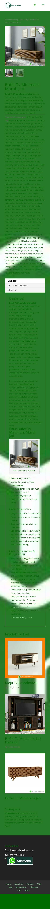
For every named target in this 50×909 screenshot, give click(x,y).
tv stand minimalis (21, 273)
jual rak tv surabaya (33, 203)
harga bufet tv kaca (13, 158)
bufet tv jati (29, 123)
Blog (10, 887)
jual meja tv (28, 187)
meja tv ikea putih (13, 238)
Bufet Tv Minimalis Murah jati (25, 139)
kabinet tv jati (35, 206)
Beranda (8, 19)
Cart (19, 890)
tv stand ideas (27, 269)
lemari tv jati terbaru (34, 215)
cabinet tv (28, 142)
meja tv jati (27, 238)
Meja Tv (28, 19)
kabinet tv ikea (21, 206)
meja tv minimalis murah (16, 260)
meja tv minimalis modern (31, 257)
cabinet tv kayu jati (20, 145)
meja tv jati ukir (20, 247)
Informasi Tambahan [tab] (17, 285)
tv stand (16, 269)
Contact (30, 884)
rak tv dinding (35, 263)
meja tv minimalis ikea (25, 253)
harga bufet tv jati (13, 155)
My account (21, 887)
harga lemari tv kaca (23, 165)
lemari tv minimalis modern (17, 228)
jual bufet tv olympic (14, 184)
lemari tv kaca (11, 219)
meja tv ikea (18, 234)
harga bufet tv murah (24, 161)
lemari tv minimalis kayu (31, 225)
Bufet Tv (30, 117)
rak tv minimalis (19, 266)
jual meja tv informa (23, 190)
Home (8, 884)
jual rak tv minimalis (14, 203)
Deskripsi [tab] (12, 281)
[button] (40, 30)
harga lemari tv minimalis (23, 168)
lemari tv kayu (25, 219)
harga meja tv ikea (21, 171)
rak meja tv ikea (15, 263)
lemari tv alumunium (14, 215)
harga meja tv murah (24, 177)
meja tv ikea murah (33, 234)
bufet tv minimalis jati (19, 133)
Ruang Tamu (18, 19)
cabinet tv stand (19, 152)
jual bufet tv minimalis (33, 180)
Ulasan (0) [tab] (12, 290)
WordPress (27, 905)
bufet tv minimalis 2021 (25, 126)
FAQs (39, 884)
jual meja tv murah (23, 196)
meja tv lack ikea (35, 247)
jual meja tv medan (19, 193)
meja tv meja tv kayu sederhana (19, 250)
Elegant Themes (26, 902)
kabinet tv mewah (13, 209)
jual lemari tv (30, 184)
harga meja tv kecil (18, 174)
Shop (27, 890)
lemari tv (36, 212)
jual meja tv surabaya (24, 200)
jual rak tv (39, 200)
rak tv (25, 263)
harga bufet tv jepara (31, 155)
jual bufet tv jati (15, 180)
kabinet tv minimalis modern (18, 212)
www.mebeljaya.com (22, 617)
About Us (19, 884)
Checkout (34, 887)
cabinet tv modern (23, 149)
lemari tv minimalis (23, 222)
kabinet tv (9, 206)
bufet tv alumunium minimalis (23, 120)
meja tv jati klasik (19, 241)
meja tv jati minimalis (22, 244)
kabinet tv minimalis (31, 209)
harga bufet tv (34, 152)
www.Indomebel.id (21, 607)
